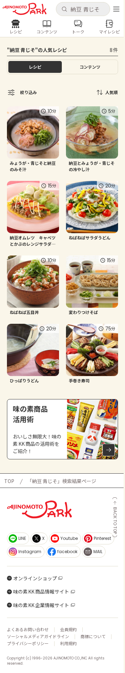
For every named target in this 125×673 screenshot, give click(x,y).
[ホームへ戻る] (24, 9)
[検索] (64, 9)
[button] (83, 9)
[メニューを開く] (116, 9)
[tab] (90, 67)
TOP (9, 480)
